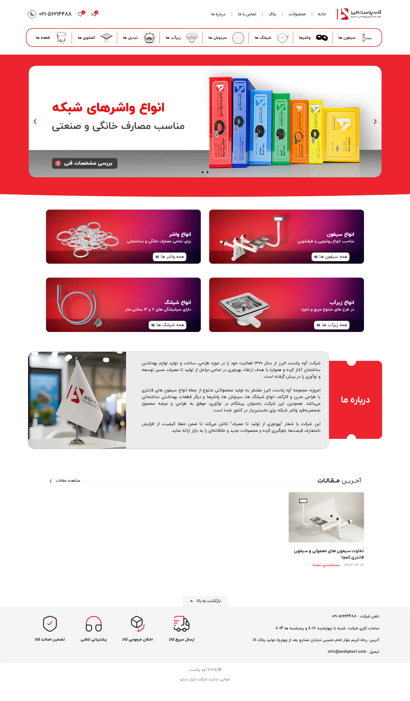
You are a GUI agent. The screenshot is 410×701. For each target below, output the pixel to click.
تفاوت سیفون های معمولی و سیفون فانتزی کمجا (329, 554)
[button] (375, 121)
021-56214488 (55, 14)
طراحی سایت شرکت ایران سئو (205, 679)
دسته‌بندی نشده (326, 565)
